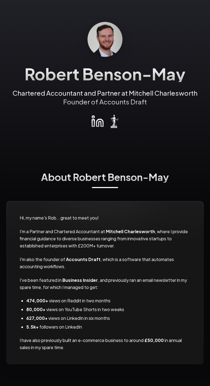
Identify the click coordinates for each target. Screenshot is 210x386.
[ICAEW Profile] (115, 121)
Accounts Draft (123, 102)
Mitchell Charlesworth (163, 93)
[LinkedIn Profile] (97, 121)
